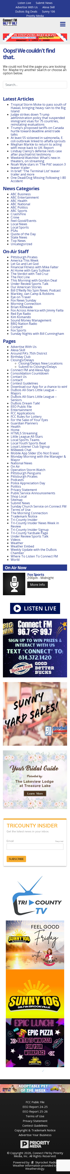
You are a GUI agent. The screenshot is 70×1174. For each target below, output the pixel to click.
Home (15, 430)
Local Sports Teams (25, 440)
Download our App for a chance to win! (39, 386)
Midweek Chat (21, 450)
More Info (37, 584)
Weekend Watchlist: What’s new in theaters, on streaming (35, 159)
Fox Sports (18, 330)
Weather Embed (22, 546)
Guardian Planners (24, 423)
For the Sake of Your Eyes (29, 420)
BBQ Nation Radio (24, 323)
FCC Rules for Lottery (26, 416)
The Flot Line (20, 277)
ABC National (20, 204)
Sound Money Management (31, 320)
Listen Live (24, 3)
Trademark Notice (24, 516)
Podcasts (17, 480)
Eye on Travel (21, 297)
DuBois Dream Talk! (25, 403)
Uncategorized (21, 244)
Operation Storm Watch (28, 470)
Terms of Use (21, 510)
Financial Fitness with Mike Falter (35, 267)
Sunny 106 (48, 11)
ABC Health (19, 201)
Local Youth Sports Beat (28, 443)
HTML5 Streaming (24, 433)
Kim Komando (21, 317)
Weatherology (34, 1168)
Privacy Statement (24, 490)
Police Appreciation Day (28, 483)
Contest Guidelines (24, 383)
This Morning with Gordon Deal (34, 280)
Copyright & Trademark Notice (35, 1130)
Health (15, 426)
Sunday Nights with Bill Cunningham (37, 333)
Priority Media (35, 16)
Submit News (44, 3)
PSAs (14, 231)
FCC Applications (23, 413)
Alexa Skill (48, 7)
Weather (17, 543)
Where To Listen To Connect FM (34, 556)
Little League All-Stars (27, 436)
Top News (18, 241)
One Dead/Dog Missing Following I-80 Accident (38, 179)
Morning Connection (26, 304)
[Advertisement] (35, 37)
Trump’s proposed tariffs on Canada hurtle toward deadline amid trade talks (37, 131)
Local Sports (20, 227)
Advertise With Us (27, 7)
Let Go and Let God (24, 264)
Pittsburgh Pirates (24, 257)
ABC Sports (19, 211)
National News (21, 463)
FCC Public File (35, 1102)
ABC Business (21, 194)
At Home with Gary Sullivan (30, 270)
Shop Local (19, 496)
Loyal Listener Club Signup (30, 446)
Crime (15, 217)
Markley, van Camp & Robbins (32, 294)
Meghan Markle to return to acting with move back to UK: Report (36, 146)
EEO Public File (21, 406)
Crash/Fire (18, 214)
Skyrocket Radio (45, 1162)
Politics (16, 486)
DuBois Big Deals (26, 11)
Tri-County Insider (24, 520)
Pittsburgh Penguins (26, 473)
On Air (15, 466)
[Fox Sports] (14, 584)
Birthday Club (21, 357)
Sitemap (17, 500)
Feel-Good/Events (23, 221)
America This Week (24, 260)
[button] (62, 24)
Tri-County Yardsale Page (29, 533)
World (15, 559)
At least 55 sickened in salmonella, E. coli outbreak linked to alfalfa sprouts (38, 139)
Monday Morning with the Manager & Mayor (38, 458)
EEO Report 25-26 (35, 1111)
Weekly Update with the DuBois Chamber (34, 551)
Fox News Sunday (23, 300)
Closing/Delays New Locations (40, 363)
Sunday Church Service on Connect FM (38, 506)
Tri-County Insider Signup (30, 530)
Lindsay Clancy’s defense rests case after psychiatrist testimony (36, 153)
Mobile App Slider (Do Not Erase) (35, 453)
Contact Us (19, 377)
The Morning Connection (29, 513)
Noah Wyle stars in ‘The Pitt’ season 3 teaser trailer (38, 166)
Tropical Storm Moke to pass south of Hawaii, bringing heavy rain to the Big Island (38, 107)
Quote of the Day (23, 234)
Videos (15, 539)
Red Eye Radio (21, 314)
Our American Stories (26, 287)
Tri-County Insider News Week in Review (35, 524)
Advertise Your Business (35, 1135)
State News (19, 237)
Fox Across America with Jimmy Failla (37, 310)
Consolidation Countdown (30, 373)
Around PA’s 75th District (29, 353)
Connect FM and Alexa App (30, 370)
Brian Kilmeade (22, 307)
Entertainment (21, 410)
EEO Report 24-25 (35, 1107)
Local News (19, 224)
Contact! (17, 327)
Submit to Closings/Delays (37, 367)
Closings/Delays (22, 360)
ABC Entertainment (25, 197)
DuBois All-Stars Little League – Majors (34, 391)
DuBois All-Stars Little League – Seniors (34, 398)
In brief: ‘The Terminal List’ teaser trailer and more (35, 172)
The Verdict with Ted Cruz (29, 274)
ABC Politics (19, 207)
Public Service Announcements (33, 493)
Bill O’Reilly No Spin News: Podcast (36, 290)
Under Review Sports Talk (29, 284)
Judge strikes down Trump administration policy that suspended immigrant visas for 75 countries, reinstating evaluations (38, 119)
